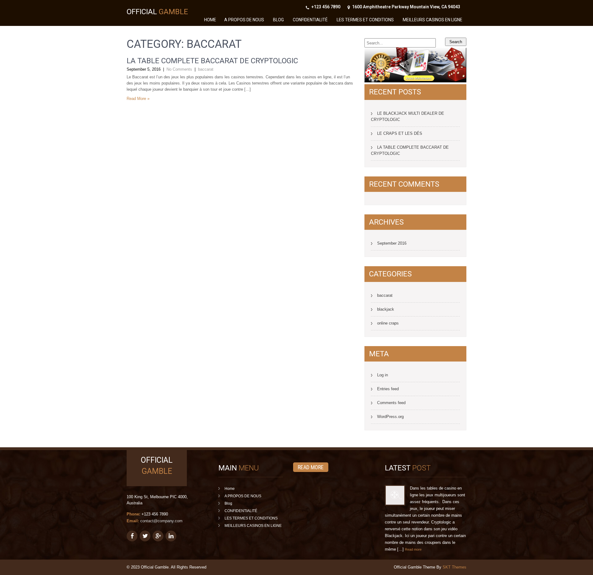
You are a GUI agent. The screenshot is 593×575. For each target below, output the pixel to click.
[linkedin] (171, 536)
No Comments (179, 69)
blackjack (385, 309)
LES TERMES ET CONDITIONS (365, 19)
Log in (382, 375)
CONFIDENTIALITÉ (310, 19)
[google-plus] (158, 536)
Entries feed (388, 389)
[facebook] (132, 536)
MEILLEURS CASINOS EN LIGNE (432, 19)
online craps (388, 323)
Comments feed (391, 402)
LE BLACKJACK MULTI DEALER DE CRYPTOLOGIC (407, 116)
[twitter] (145, 536)
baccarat (205, 69)
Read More (311, 467)
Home (210, 19)
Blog (278, 19)
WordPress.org (390, 416)
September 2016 (391, 243)
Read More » (138, 98)
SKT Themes (454, 567)
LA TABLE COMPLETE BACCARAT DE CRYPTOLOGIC (212, 60)
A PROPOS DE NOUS (244, 19)
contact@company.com (161, 521)
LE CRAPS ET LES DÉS (399, 133)
